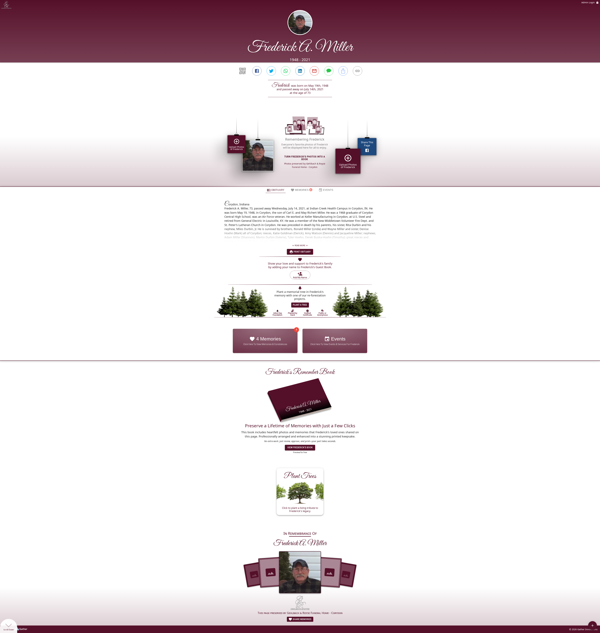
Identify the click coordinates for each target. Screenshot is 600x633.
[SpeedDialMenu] (592, 625)
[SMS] (328, 71)
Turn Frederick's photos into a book (304, 158)
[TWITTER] (271, 71)
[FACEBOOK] (257, 71)
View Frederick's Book (300, 447)
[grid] (300, 147)
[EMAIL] (314, 71)
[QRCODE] (242, 71)
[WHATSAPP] (285, 71)
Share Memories (301, 619)
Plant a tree (300, 305)
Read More (300, 245)
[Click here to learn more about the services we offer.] (299, 603)
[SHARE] (343, 71)
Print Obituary (302, 252)
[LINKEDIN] (300, 71)
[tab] (276, 190)
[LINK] (357, 71)
